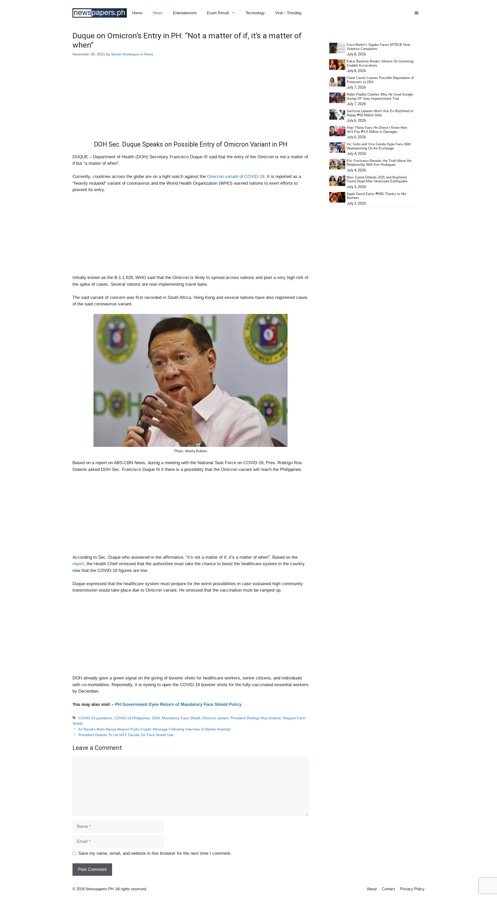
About (372, 889)
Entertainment (184, 13)
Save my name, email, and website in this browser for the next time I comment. (154, 853)
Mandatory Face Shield (181, 718)
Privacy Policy (412, 889)
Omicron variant (215, 718)
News (158, 13)
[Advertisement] (190, 102)
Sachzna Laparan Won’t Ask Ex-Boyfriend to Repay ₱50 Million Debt (380, 113)
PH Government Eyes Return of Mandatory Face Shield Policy (178, 704)
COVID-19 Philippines (132, 718)
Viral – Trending (288, 13)
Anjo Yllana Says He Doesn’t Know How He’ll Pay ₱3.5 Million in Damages (377, 130)
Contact (388, 889)
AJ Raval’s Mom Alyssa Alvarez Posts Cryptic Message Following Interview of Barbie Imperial (154, 729)
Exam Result (218, 13)
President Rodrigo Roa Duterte (255, 718)
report (78, 563)
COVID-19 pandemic (95, 718)
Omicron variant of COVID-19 (235, 176)
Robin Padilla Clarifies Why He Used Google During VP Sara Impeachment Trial (380, 96)
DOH (156, 718)
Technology (255, 13)
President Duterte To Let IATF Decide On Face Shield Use (125, 735)
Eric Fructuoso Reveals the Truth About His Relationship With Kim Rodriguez (379, 163)
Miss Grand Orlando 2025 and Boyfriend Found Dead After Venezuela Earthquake (377, 179)
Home (137, 13)
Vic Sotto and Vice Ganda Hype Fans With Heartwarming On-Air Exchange (379, 146)
